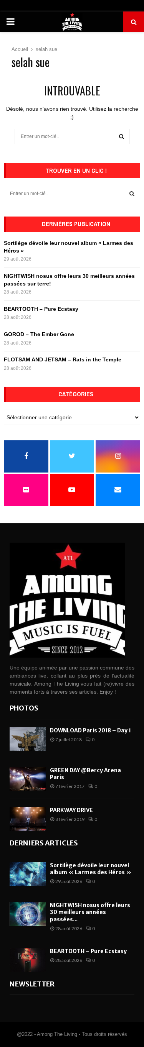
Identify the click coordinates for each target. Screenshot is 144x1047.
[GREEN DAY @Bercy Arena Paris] (28, 779)
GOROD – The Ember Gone (39, 334)
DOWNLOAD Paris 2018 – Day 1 (90, 730)
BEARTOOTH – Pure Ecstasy (41, 309)
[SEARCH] (132, 193)
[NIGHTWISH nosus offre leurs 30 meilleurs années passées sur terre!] (28, 914)
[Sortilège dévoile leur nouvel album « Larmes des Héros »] (28, 874)
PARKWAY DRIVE (71, 810)
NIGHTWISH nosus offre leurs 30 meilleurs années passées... (90, 912)
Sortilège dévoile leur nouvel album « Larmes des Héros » (91, 869)
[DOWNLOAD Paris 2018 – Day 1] (28, 739)
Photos (24, 708)
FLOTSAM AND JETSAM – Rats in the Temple (62, 359)
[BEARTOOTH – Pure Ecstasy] (28, 960)
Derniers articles (44, 843)
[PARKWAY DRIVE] (28, 819)
